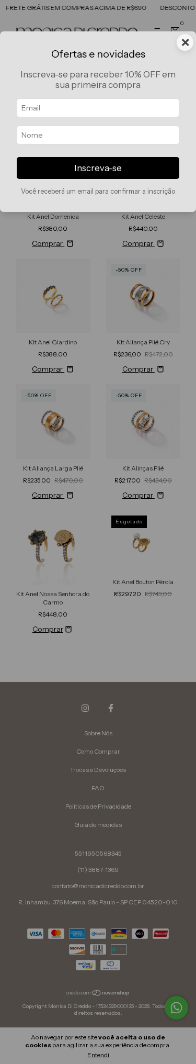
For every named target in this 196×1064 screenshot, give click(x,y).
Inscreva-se (98, 168)
